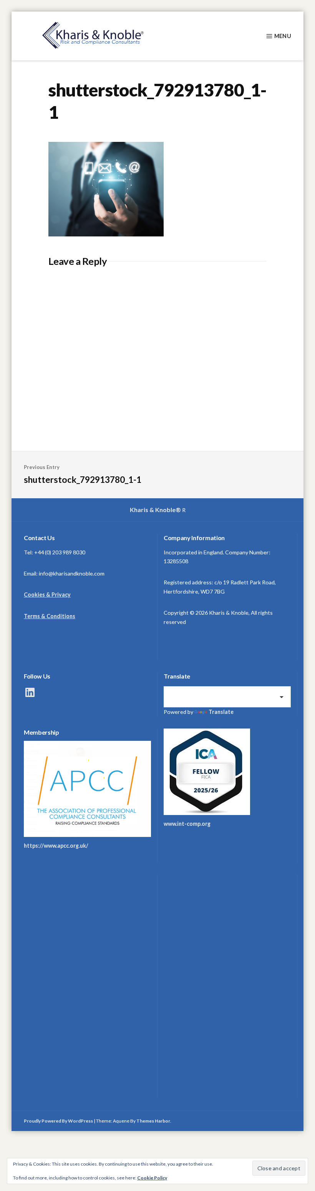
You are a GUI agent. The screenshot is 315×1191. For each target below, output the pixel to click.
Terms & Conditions (49, 616)
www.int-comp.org (187, 823)
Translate (221, 712)
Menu (282, 36)
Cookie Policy (152, 1178)
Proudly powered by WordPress (58, 1121)
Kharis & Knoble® (155, 509)
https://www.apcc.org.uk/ (56, 845)
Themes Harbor (153, 1121)
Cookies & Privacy (47, 594)
